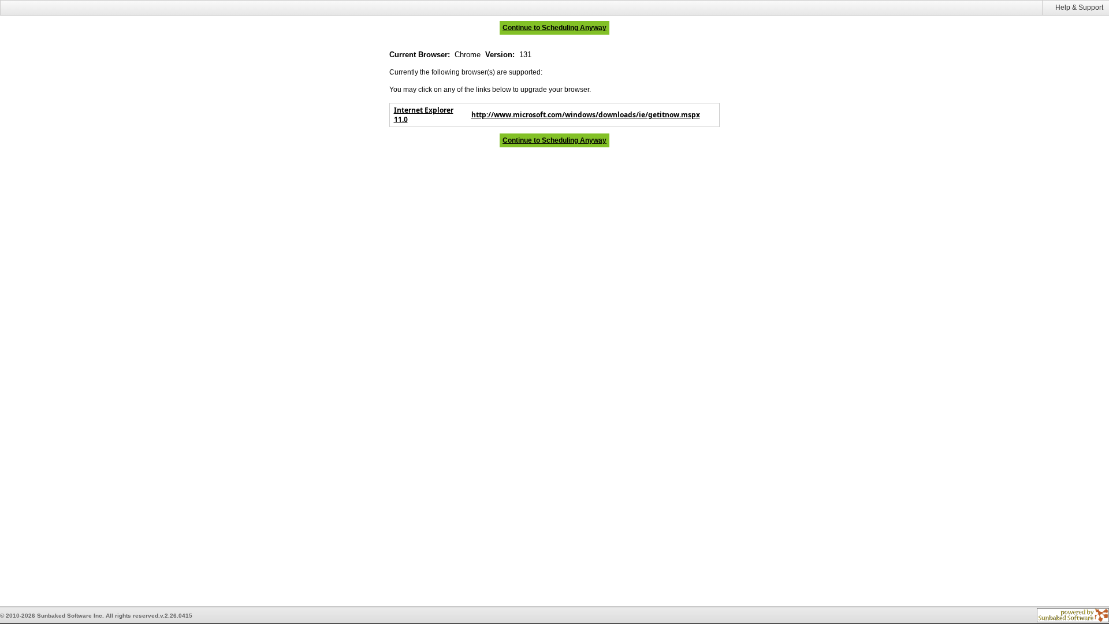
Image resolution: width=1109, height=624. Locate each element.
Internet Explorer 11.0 (423, 114)
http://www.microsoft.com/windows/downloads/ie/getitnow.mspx (585, 115)
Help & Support (1079, 7)
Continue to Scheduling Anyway (554, 28)
